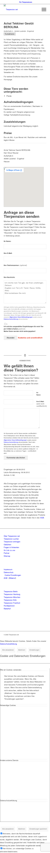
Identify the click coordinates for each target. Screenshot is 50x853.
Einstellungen (34, 650)
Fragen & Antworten (11, 547)
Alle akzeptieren (8, 650)
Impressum (8, 569)
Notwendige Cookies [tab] (8, 705)
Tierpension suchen (11, 539)
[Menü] (42, 9)
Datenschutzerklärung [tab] (8, 800)
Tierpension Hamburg (12, 594)
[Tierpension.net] (21, 9)
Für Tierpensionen (25, 2)
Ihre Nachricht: (9, 277)
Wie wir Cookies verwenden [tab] (10, 669)
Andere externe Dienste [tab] (9, 760)
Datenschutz (8, 572)
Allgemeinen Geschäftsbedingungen (21, 317)
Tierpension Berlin (11, 591)
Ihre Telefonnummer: (15, 265)
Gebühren (7, 544)
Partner (6, 553)
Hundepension (9, 605)
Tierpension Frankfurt (12, 603)
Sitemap (7, 556)
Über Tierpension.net (12, 536)
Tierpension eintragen (12, 541)
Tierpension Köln (10, 600)
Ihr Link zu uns (9, 550)
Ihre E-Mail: (8, 253)
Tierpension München (12, 597)
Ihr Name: (7, 241)
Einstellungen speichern (38, 829)
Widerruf (12, 578)
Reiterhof (7, 608)
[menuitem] (25, 2)
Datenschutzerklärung (11, 319)
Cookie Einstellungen (13, 575)
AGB (42, 517)
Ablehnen (21, 650)
